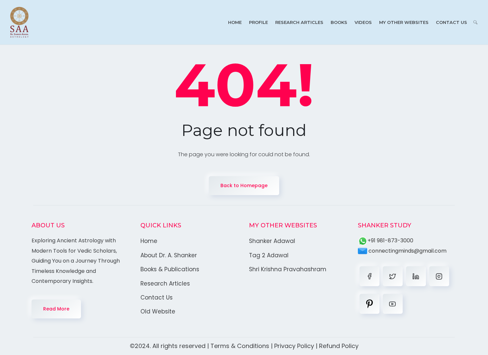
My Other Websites (404, 22)
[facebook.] (369, 276)
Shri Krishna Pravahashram (287, 269)
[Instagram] (439, 276)
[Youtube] (393, 304)
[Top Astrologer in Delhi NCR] (19, 22)
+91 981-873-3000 (390, 240)
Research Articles (299, 22)
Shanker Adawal (272, 241)
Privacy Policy (294, 346)
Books (339, 22)
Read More (56, 308)
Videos (363, 22)
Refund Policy (339, 346)
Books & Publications (169, 269)
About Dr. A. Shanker (168, 255)
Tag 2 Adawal (268, 255)
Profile (258, 22)
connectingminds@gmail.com (407, 251)
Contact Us (451, 22)
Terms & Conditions (239, 346)
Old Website (157, 311)
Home (235, 22)
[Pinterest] (369, 304)
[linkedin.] (416, 276)
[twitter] (393, 276)
